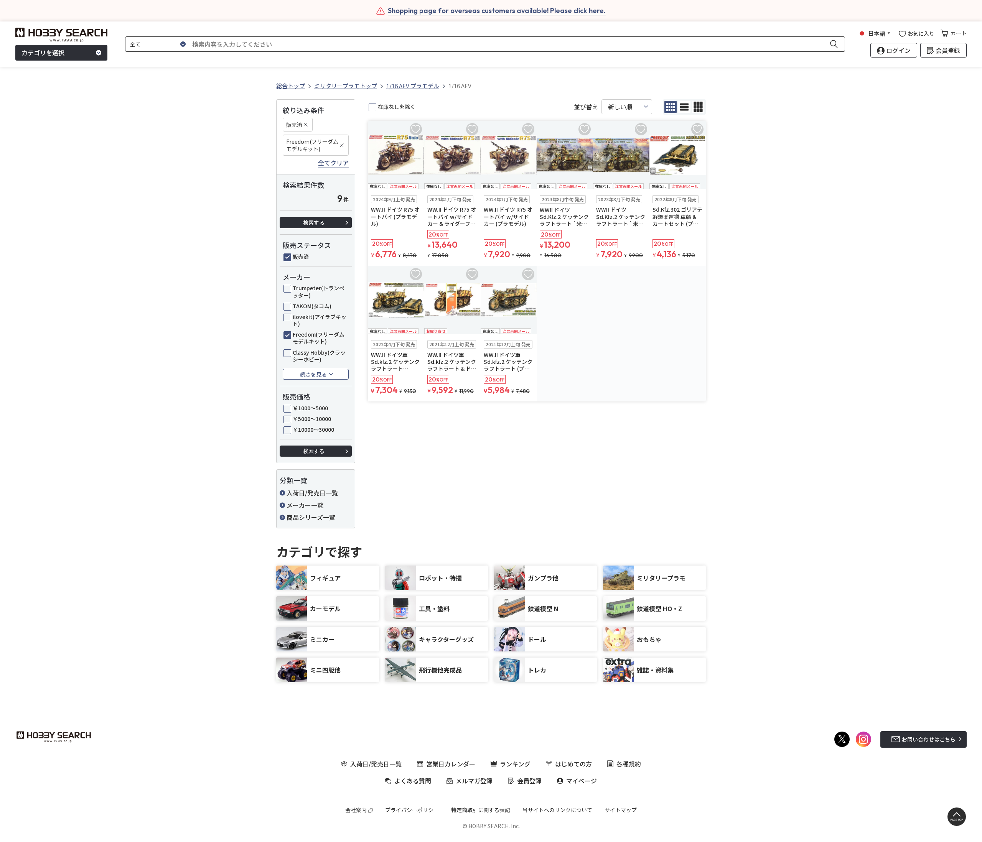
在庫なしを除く (396, 106)
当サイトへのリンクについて (557, 809)
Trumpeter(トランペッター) (318, 291)
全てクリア (333, 163)
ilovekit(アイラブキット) (319, 320)
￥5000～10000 (312, 418)
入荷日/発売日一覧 (312, 492)
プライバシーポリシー (412, 809)
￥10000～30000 (313, 429)
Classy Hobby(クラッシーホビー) (319, 356)
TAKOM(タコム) (312, 306)
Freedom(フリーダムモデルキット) (312, 145)
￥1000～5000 (310, 408)
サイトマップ (621, 809)
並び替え (586, 107)
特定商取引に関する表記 (480, 809)
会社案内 (356, 809)
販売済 (294, 124)
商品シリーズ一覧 (311, 517)
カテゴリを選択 (42, 53)
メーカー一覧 (305, 505)
